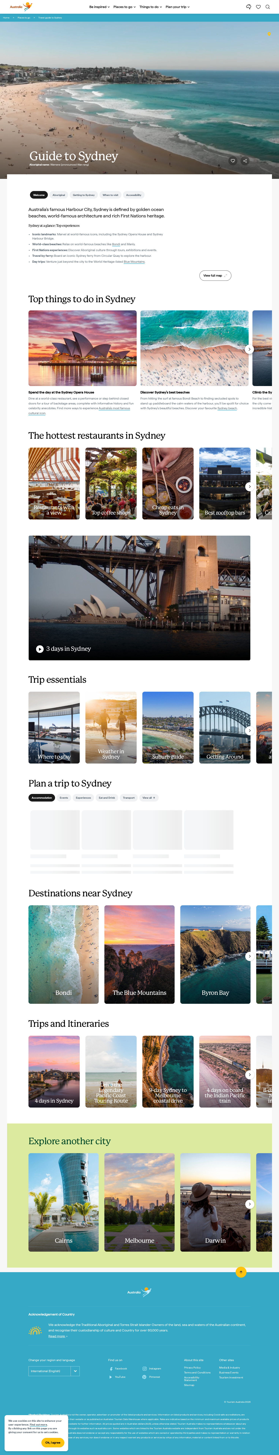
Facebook (121, 1368)
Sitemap (189, 1385)
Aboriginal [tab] (59, 195)
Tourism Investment (231, 1377)
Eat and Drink (107, 797)
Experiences (83, 797)
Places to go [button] (122, 7)
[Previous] (30, 349)
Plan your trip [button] (176, 7)
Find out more (38, 1424)
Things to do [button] (149, 7)
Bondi (116, 244)
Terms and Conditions (197, 1372)
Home (6, 17)
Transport (129, 797)
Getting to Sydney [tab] (84, 195)
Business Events (228, 1372)
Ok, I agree (52, 1442)
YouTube (120, 1377)
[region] (215, 237)
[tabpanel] (101, 238)
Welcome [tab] (39, 195)
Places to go (24, 17)
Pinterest (154, 1377)
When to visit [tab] (110, 195)
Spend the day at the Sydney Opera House (61, 392)
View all (147, 797)
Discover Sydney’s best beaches (165, 392)
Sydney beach (227, 408)
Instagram (155, 1368)
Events (64, 797)
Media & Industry (229, 1367)
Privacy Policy (192, 1367)
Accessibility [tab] (133, 195)
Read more (57, 1336)
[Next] (249, 349)
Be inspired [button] (97, 7)
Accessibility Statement (191, 1378)
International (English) (45, 1371)
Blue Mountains (134, 261)
